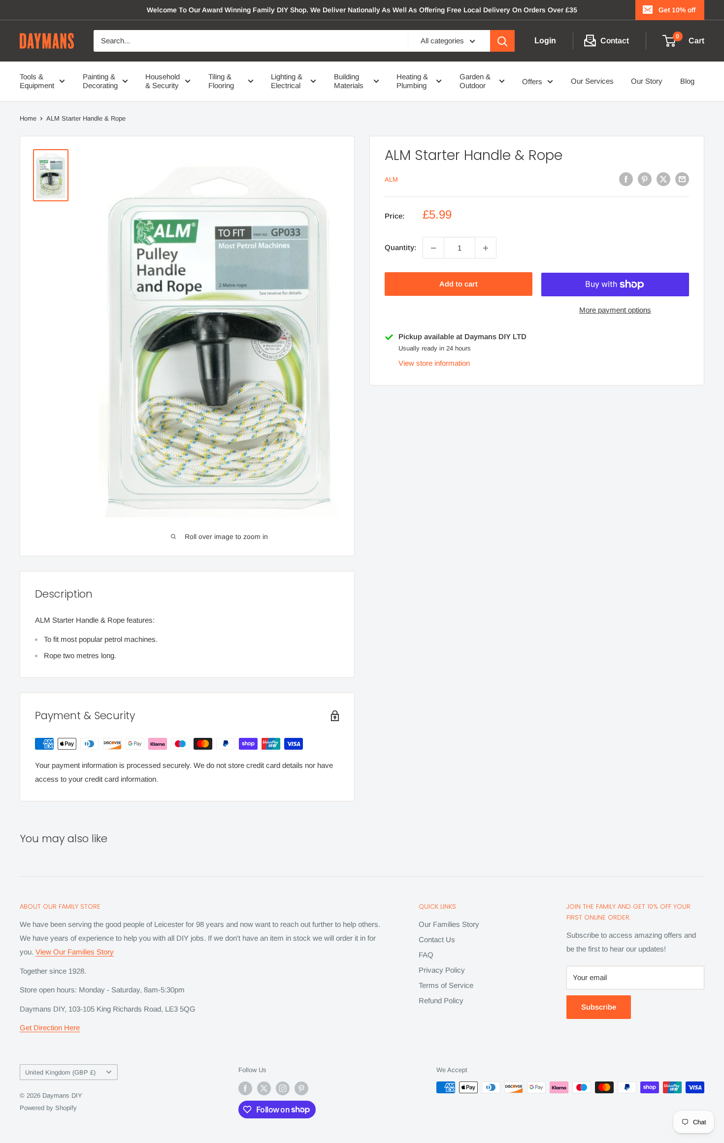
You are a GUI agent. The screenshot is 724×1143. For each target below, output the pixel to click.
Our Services (592, 81)
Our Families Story (449, 924)
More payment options (615, 310)
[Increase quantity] (485, 248)
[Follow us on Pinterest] (301, 1088)
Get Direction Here (50, 1027)
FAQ (426, 955)
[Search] (502, 41)
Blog (687, 81)
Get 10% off (676, 10)
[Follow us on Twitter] (264, 1088)
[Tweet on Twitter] (663, 179)
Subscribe (598, 1007)
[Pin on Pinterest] (645, 179)
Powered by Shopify (48, 1107)
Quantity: (401, 248)
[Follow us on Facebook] (245, 1088)
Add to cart (458, 284)
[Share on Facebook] (626, 179)
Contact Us (437, 939)
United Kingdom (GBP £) (60, 1072)
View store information (434, 363)
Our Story (646, 81)
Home (28, 118)
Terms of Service (446, 985)
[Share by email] (682, 179)
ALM (391, 180)
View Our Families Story (74, 952)
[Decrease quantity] (433, 248)
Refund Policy (441, 1000)
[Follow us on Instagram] (283, 1088)
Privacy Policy (442, 970)
